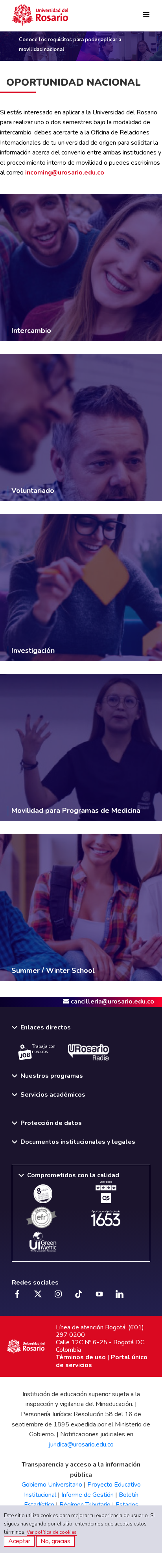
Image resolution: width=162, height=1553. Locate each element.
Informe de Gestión (87, 1495)
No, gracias (55, 1541)
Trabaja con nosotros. (43, 1049)
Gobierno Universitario (52, 1484)
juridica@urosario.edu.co (81, 1444)
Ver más (81, 249)
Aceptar (19, 1541)
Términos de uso (81, 1357)
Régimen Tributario (84, 1504)
